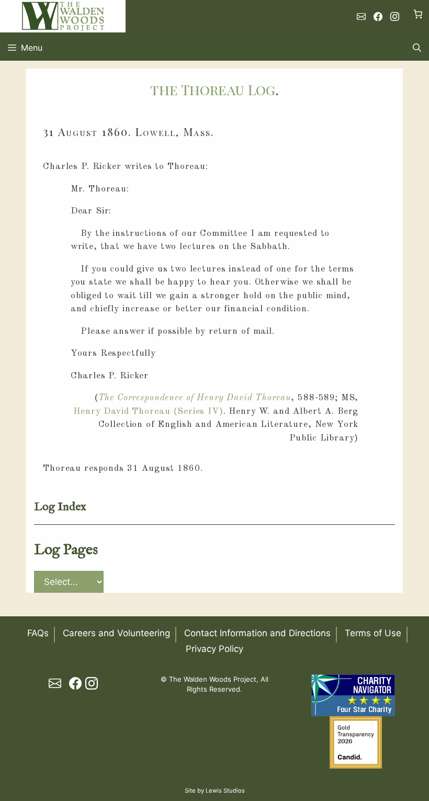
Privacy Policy (214, 649)
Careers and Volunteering (116, 633)
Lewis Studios (225, 790)
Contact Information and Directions (257, 633)
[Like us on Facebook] (378, 17)
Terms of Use (373, 633)
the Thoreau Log (212, 89)
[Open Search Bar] (417, 48)
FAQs (38, 633)
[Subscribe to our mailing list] (361, 17)
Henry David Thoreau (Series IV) (148, 411)
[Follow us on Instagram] (394, 17)
